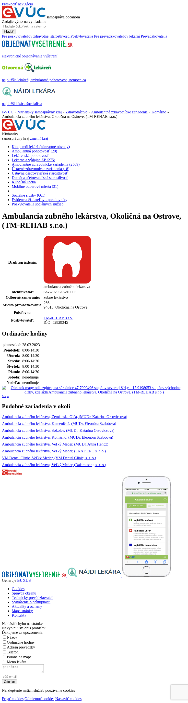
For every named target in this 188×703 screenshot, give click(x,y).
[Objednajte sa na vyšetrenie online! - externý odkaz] (34, 576)
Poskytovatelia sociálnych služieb (37, 204)
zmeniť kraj (39, 138)
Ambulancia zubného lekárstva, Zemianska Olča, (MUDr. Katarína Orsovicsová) (64, 417)
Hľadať (8, 31)
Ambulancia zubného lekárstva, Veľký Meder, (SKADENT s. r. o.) (54, 451)
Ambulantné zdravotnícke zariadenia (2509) (46, 164)
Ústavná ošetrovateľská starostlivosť (40, 173)
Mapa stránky (22, 611)
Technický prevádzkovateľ (32, 597)
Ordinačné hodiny (21, 642)
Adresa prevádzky (21, 647)
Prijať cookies (13, 699)
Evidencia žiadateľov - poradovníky (39, 200)
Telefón (13, 652)
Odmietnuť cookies (39, 699)
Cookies (18, 589)
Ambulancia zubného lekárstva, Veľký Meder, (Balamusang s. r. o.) (54, 465)
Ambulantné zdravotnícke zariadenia (119, 112)
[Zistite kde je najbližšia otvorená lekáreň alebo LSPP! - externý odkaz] (146, 576)
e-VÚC (7, 112)
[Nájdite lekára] (94, 576)
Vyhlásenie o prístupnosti (31, 602)
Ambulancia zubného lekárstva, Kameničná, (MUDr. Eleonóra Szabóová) (59, 423)
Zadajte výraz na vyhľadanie (24, 21)
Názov (12, 637)
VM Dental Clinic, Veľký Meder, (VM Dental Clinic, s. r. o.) (49, 458)
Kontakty (19, 615)
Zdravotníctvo (76, 112)
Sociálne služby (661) (28, 195)
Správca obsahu (24, 593)
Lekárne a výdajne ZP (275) (33, 160)
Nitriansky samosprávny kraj (39, 112)
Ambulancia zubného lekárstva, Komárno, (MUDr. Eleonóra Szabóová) (57, 437)
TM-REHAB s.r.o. (58, 318)
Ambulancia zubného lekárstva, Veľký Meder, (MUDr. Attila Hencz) (55, 444)
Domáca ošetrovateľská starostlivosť (40, 178)
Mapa (5, 396)
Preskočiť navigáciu (17, 4)
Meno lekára (16, 662)
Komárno (159, 112)
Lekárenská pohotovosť (30, 155)
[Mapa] (94, 390)
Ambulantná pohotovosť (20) (34, 151)
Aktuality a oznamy (27, 606)
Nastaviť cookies (68, 699)
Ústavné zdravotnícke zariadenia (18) (40, 169)
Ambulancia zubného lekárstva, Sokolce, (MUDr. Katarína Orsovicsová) (58, 430)
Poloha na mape (19, 657)
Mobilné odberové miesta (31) (35, 186)
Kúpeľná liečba (24, 182)
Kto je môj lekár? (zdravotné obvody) (41, 147)
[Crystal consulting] (12, 474)
